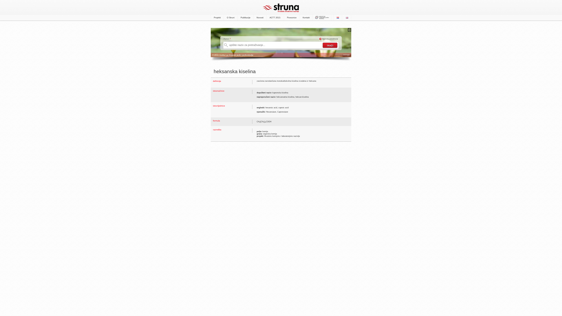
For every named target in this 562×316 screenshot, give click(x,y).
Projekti (217, 17)
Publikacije (245, 17)
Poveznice (292, 17)
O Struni (230, 17)
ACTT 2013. (275, 17)
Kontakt (306, 17)
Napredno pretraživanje (330, 39)
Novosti (260, 17)
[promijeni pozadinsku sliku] (349, 30)
